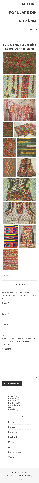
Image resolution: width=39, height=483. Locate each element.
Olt (9, 407)
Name (5, 303)
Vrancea (11, 410)
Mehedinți (12, 405)
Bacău (19, 41)
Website (6, 325)
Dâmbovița (13, 403)
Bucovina (12, 398)
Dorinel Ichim (8, 275)
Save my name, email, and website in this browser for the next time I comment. (18, 341)
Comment (7, 349)
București (12, 401)
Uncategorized (14, 452)
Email (5, 314)
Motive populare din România (23, 12)
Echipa (19, 479)
